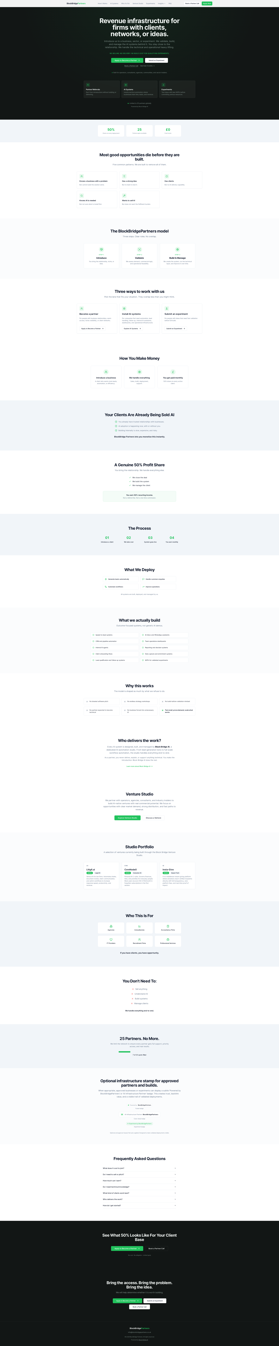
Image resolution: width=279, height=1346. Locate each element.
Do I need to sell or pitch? (113, 1174)
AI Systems (114, 3)
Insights (161, 3)
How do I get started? (112, 1205)
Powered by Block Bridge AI (139, 106)
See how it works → (147, 66)
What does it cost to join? (113, 1168)
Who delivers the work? (112, 1199)
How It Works (102, 3)
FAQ (170, 3)
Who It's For (125, 3)
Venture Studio (138, 3)
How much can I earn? (112, 1181)
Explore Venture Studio (127, 818)
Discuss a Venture (153, 818)
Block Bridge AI (143, 1340)
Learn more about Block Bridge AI (138, 766)
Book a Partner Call (192, 3)
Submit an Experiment (156, 60)
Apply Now (207, 3)
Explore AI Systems (131, 328)
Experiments (150, 3)
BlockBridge (76, 3)
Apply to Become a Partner (126, 60)
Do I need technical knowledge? (116, 1187)
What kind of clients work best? (116, 1193)
